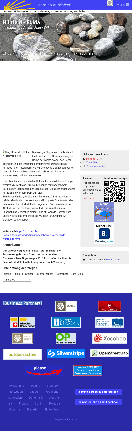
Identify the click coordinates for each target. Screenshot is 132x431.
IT (70, 4)
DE (60, 4)
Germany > (7, 11)
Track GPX (91, 162)
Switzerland (16, 386)
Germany (52, 391)
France (23, 403)
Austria (54, 397)
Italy (9, 403)
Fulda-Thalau (113, 259)
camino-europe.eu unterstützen (98, 391)
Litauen (34, 391)
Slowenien (51, 409)
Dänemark (35, 397)
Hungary (53, 386)
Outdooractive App (96, 166)
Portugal (55, 403)
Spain (38, 403)
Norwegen (16, 391)
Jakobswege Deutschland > (26, 11)
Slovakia (32, 409)
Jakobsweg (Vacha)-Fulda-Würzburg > (57, 11)
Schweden (15, 397)
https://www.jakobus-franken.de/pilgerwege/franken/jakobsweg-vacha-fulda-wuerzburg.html (34, 235)
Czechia (14, 409)
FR (65, 4)
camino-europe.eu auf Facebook (98, 402)
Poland (35, 386)
